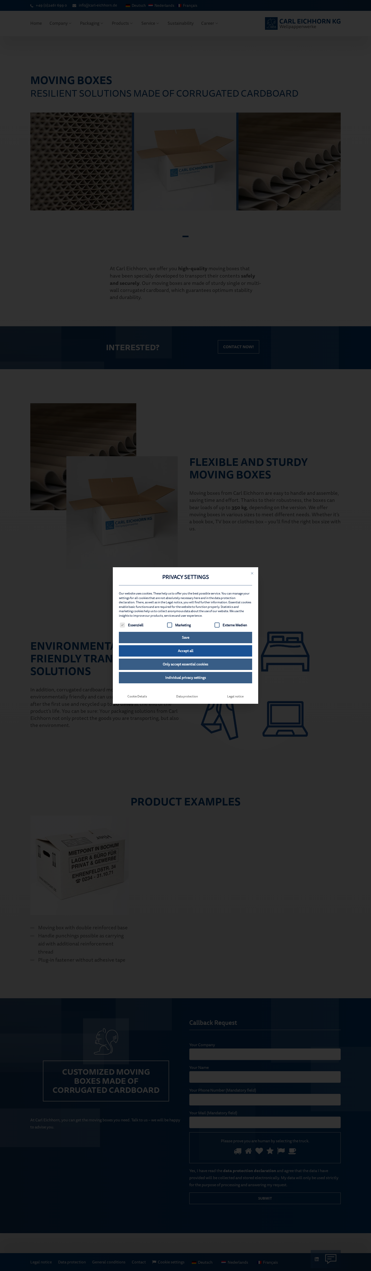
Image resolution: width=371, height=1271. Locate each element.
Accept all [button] (185, 650)
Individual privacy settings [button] (185, 677)
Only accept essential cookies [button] (185, 664)
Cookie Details (137, 696)
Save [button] (185, 637)
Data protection (187, 696)
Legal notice (235, 696)
